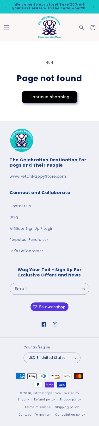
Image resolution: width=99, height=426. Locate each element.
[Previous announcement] (5, 6)
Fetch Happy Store (47, 393)
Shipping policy (67, 407)
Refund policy (45, 399)
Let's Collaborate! (26, 251)
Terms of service (38, 407)
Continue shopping (49, 97)
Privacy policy (70, 399)
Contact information (34, 415)
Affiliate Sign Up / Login (32, 228)
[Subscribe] (83, 289)
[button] (6, 27)
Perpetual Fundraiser (29, 239)
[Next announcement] (93, 6)
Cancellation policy (70, 415)
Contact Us (20, 205)
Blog (14, 217)
